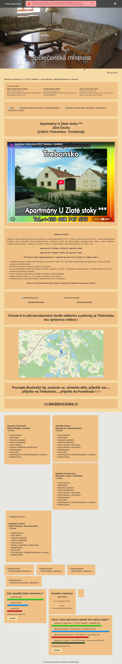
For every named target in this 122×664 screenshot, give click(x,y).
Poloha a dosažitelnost (18, 442)
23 (118, 69)
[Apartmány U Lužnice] (15, 110)
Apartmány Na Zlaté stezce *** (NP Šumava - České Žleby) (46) (77, 635)
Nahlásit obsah (74, 662)
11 (98, 69)
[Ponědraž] (8, 421)
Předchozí (6, 34)
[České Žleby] (56, 469)
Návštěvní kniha (15, 457)
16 (106, 69)
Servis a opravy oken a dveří (89, 90)
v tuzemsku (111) (15, 597)
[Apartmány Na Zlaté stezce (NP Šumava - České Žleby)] (85, 108)
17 (108, 69)
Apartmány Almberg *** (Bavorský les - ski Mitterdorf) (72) (75, 629)
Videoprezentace (15, 450)
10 (96, 69)
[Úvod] (11, 108)
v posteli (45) (14, 608)
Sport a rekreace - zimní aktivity (69, 447)
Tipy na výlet (14, 452)
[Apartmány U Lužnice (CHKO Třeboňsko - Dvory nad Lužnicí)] (17, 517)
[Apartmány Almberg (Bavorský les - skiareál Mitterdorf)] (39, 108)
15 (105, 69)
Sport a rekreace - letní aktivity (69, 445)
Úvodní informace (16, 435)
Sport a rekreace (15, 445)
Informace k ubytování (17, 440)
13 (101, 69)
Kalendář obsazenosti (36, 302)
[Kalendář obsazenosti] (29, 298)
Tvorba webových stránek (51, 90)
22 (117, 69)
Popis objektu (14, 437)
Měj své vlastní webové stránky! (17, 90)
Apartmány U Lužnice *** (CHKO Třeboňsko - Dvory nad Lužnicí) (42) (79, 640)
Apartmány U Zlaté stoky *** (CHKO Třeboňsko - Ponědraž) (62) (77, 623)
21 (115, 69)
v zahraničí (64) (15, 603)
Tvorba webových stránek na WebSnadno (56, 662)
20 (113, 69)
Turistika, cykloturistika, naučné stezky (23, 447)
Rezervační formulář (84, 302)
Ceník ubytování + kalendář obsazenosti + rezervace (28, 454)
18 (110, 69)
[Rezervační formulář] (71, 298)
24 (120, 69)
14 (103, 69)
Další (116, 34)
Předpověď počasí (13, 569)
